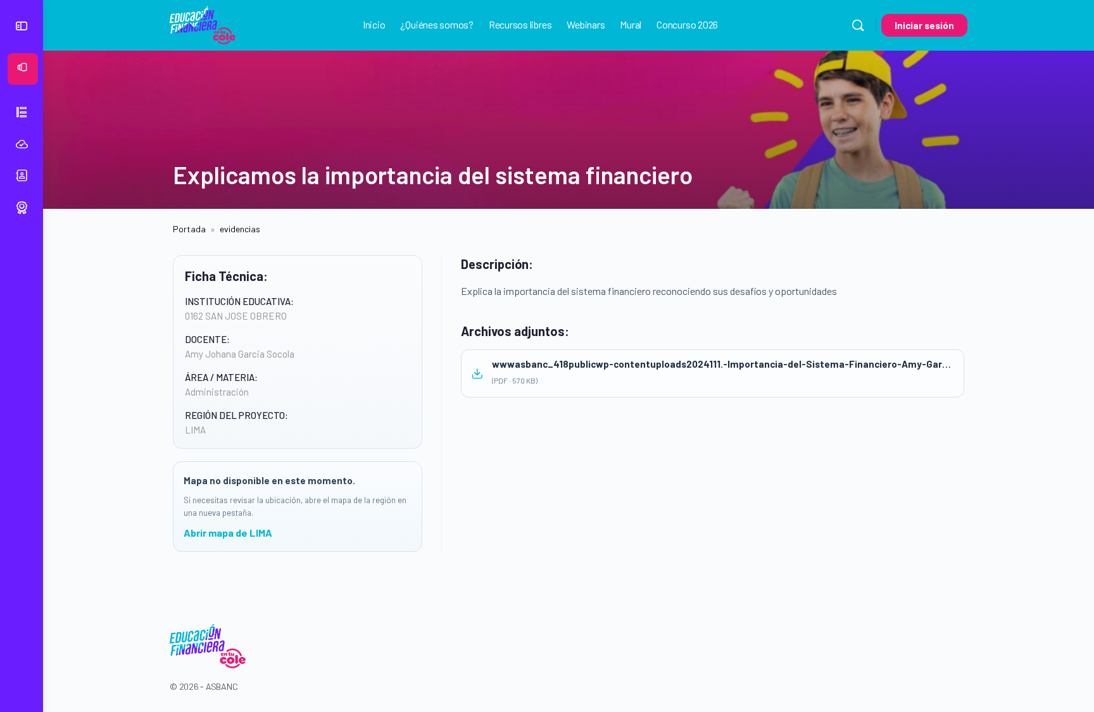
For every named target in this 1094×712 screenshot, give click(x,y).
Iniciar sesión (924, 25)
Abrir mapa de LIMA (228, 533)
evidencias (240, 228)
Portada (189, 228)
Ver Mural (36, 69)
